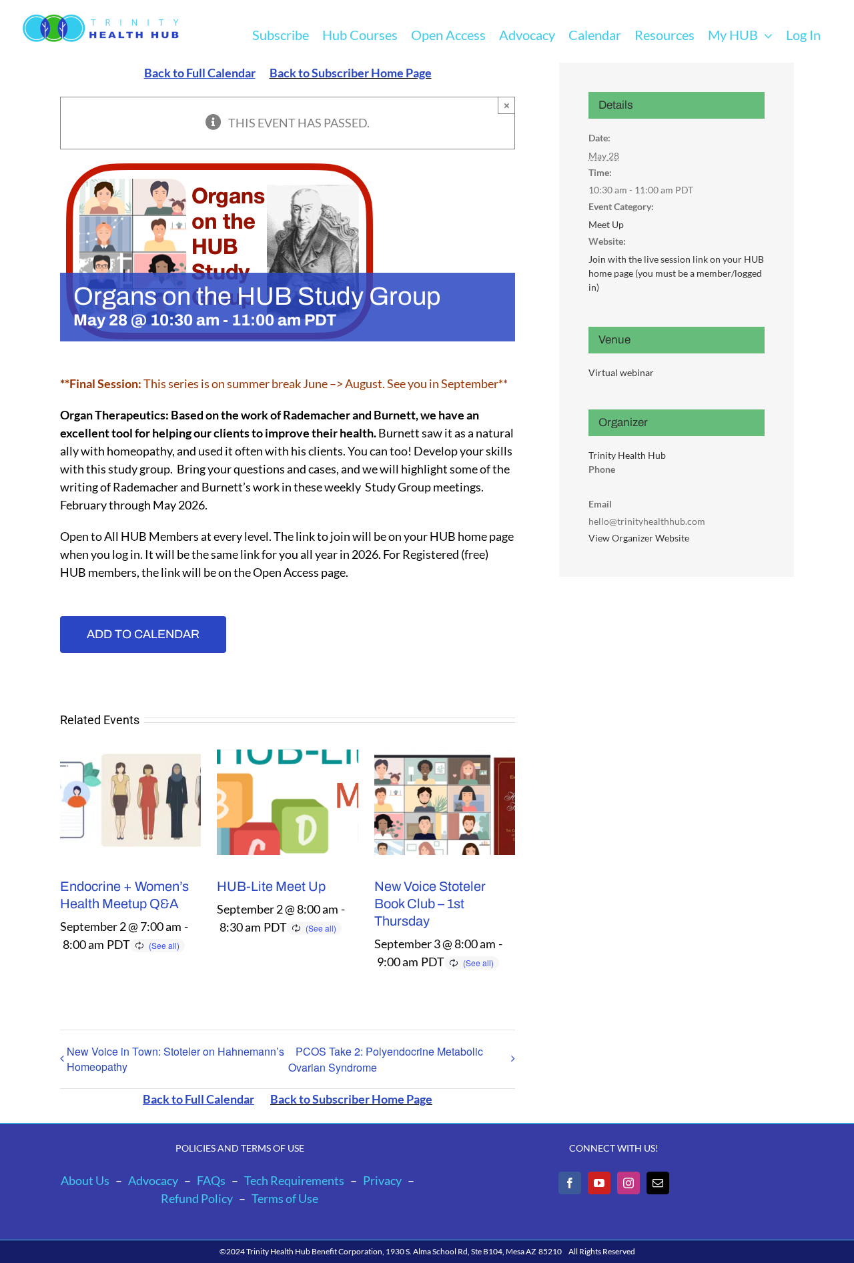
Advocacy (153, 1180)
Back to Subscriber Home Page (351, 72)
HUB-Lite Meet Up (271, 886)
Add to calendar (143, 634)
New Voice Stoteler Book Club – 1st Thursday (430, 903)
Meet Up (606, 224)
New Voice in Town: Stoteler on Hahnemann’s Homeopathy (175, 1059)
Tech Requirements (294, 1180)
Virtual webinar (621, 372)
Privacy (382, 1180)
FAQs (211, 1180)
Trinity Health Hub (627, 455)
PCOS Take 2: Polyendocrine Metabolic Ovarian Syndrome (385, 1059)
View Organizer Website (638, 537)
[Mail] (658, 1183)
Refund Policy (197, 1198)
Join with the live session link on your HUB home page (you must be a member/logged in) (676, 273)
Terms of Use (285, 1198)
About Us (85, 1180)
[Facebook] (569, 1183)
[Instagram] (628, 1183)
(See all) (164, 945)
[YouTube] (599, 1183)
